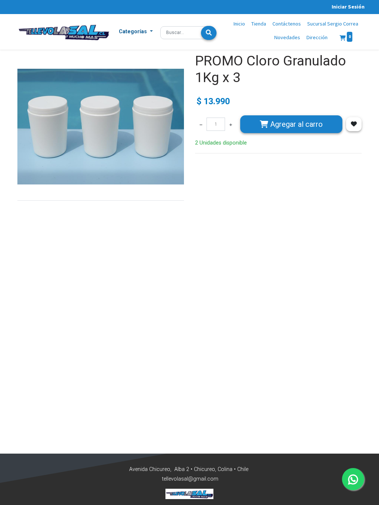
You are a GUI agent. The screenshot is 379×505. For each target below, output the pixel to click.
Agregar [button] (295, 124)
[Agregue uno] (231, 124)
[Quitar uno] (201, 124)
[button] (136, 32)
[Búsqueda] (209, 33)
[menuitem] (239, 24)
